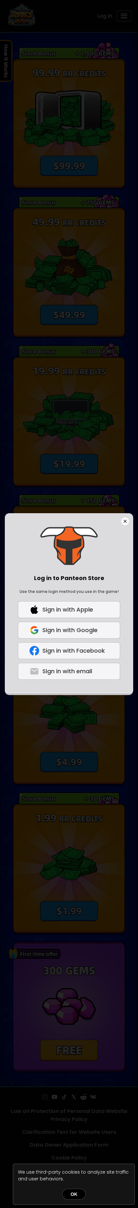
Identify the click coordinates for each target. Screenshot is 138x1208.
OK (74, 1194)
